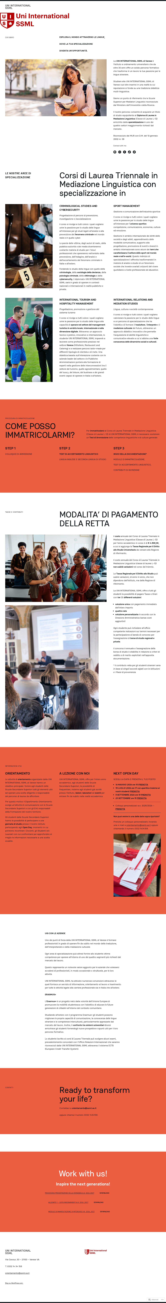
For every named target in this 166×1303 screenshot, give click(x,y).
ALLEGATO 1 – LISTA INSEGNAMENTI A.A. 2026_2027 (68, 1202)
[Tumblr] (124, 152)
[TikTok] (129, 152)
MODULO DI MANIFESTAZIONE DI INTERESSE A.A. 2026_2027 (71, 1211)
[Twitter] (134, 152)
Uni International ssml (18, 7)
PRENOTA (143, 784)
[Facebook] (114, 152)
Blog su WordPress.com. (14, 1283)
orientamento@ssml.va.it (138, 825)
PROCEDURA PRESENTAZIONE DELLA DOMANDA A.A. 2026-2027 (69, 1193)
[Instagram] (119, 152)
